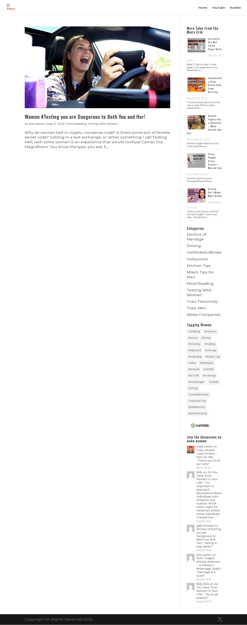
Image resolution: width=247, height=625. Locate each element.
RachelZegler (196, 381)
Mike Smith (204, 446)
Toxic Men (196, 308)
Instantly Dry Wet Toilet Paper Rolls (215, 44)
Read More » (194, 70)
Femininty (194, 343)
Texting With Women (103, 124)
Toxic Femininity (202, 301)
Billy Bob (202, 584)
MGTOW (193, 375)
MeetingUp (206, 362)
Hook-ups (210, 350)
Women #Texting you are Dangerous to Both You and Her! (85, 116)
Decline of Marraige (196, 236)
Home (203, 7)
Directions (210, 331)
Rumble (235, 7)
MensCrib (193, 369)
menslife (208, 369)
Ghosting (209, 343)
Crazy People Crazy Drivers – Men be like (206, 453)
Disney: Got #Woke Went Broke (215, 192)
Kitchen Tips (199, 265)
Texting (193, 388)
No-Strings (209, 375)
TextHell (213, 381)
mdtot (192, 362)
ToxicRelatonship (198, 394)
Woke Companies (204, 314)
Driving (194, 246)
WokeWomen (196, 407)
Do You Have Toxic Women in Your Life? (207, 477)
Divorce (193, 337)
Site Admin (36, 124)
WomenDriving (197, 413)
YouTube (218, 7)
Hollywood (197, 259)
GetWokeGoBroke (204, 252)
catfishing (194, 331)
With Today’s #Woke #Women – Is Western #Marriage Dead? (208, 563)
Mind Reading (76, 124)
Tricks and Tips (197, 400)
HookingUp (194, 356)
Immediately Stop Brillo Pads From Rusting (215, 85)
